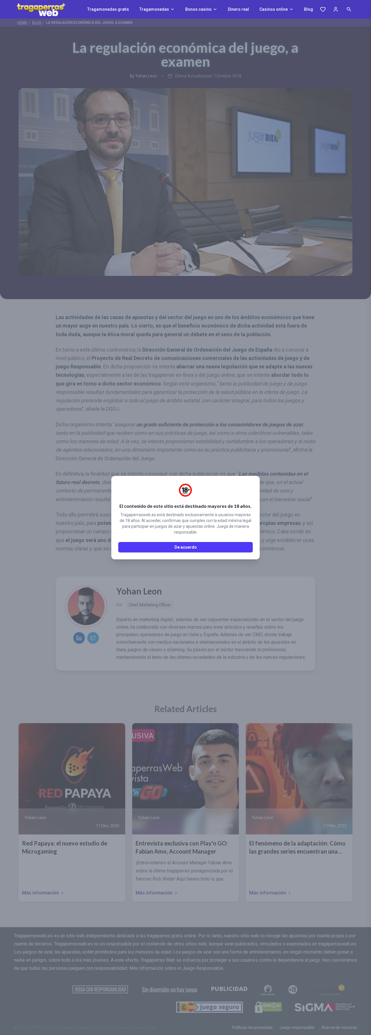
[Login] (335, 9)
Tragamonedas (154, 9)
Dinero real (238, 9)
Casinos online (273, 9)
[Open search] (349, 9)
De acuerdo (185, 547)
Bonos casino (198, 9)
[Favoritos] (323, 9)
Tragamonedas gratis (108, 9)
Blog (308, 9)
